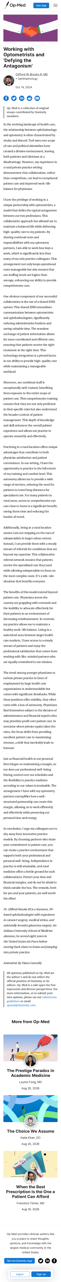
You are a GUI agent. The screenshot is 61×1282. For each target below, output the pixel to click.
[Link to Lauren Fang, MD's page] (30, 1060)
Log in (20, 1274)
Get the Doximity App (19, 1260)
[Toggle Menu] (55, 5)
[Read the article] (30, 1048)
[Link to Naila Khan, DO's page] (30, 1121)
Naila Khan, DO (30, 1137)
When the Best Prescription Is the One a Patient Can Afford (30, 1192)
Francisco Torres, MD (30, 1203)
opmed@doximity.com (21, 1005)
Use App (41, 5)
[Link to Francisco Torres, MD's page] (30, 1177)
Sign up (41, 1274)
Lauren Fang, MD (30, 1082)
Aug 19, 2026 (21, 1209)
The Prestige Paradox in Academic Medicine (30, 1073)
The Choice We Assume (30, 1131)
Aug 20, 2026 (21, 1088)
